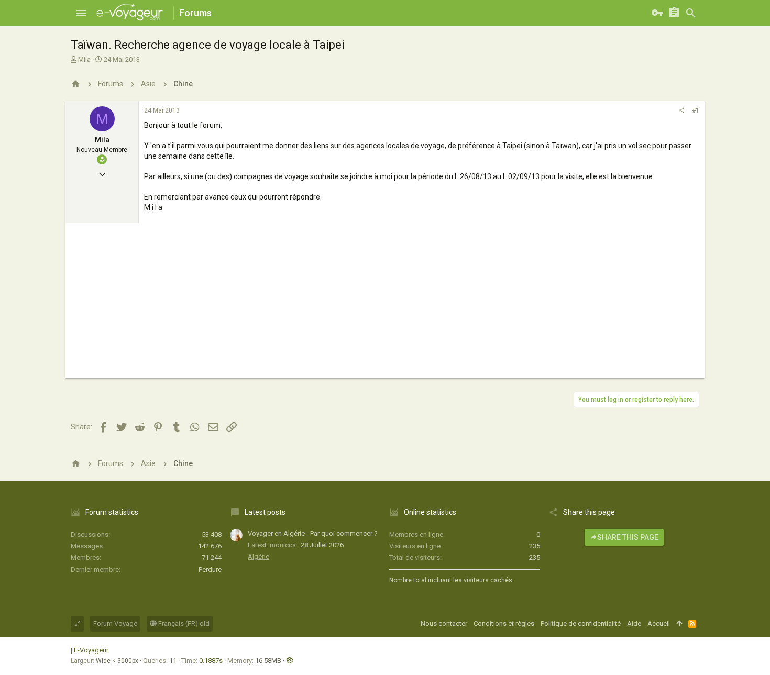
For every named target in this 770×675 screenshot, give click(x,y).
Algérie (258, 556)
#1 (695, 110)
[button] (81, 13)
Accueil (658, 623)
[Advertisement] (385, 304)
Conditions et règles (504, 623)
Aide (634, 623)
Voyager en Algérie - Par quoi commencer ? (313, 533)
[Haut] (679, 624)
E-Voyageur (91, 650)
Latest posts (265, 512)
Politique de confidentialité (581, 623)
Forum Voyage (115, 623)
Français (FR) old (183, 623)
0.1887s (211, 661)
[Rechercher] (691, 13)
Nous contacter (444, 623)
